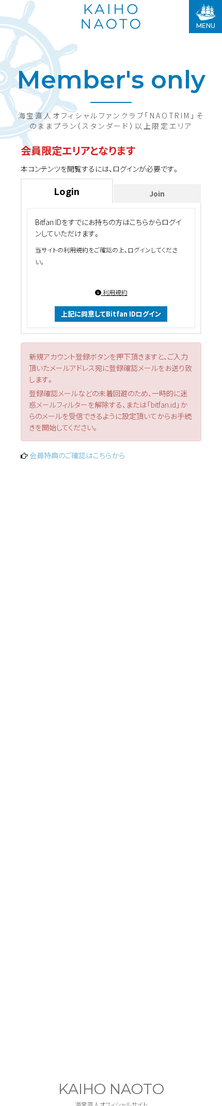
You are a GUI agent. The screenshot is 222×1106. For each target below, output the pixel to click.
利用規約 (114, 292)
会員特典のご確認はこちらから (77, 455)
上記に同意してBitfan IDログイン (111, 314)
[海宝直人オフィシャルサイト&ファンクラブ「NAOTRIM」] (111, 16)
